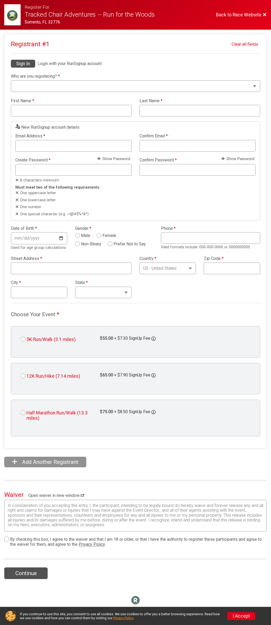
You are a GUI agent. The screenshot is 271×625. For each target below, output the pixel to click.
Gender (83, 228)
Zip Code (214, 258)
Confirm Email (153, 136)
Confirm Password (158, 160)
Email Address (30, 136)
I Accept (241, 616)
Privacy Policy (92, 544)
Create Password (33, 160)
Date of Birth (24, 228)
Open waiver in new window (54, 495)
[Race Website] (14, 14)
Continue (26, 573)
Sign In (23, 63)
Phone (168, 228)
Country (147, 258)
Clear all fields (245, 44)
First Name (22, 101)
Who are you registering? (35, 76)
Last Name (150, 101)
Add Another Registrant (49, 462)
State (81, 282)
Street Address (26, 258)
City (16, 282)
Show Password (115, 159)
